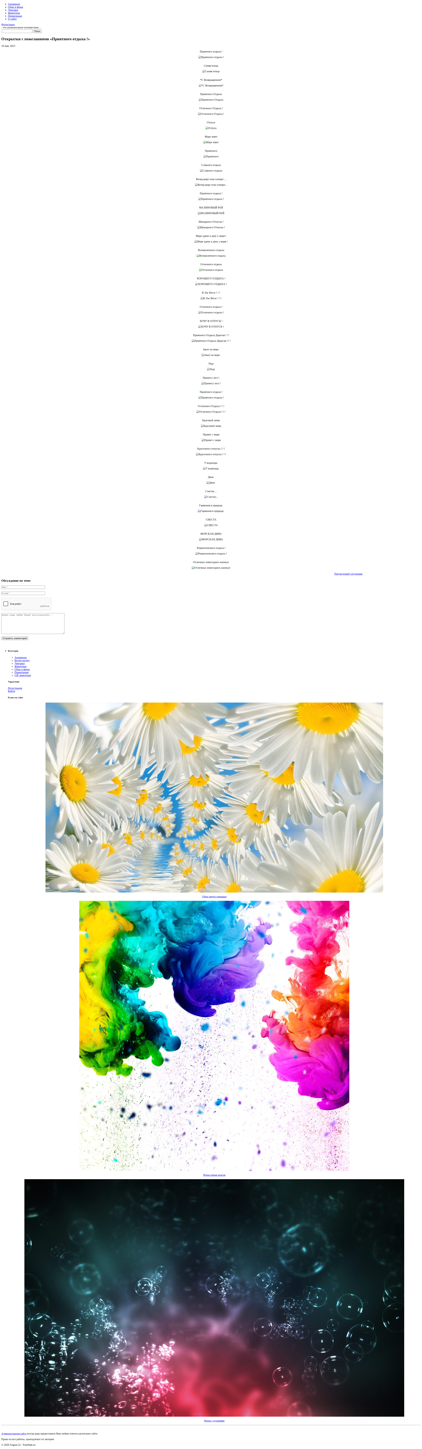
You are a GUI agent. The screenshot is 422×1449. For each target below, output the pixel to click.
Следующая (355, 573)
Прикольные (15, 16)
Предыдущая (341, 573)
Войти (11, 691)
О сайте (12, 18)
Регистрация (15, 688)
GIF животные (23, 675)
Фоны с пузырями (214, 1420)
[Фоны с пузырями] (214, 1415)
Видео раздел (22, 660)
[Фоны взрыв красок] (214, 1170)
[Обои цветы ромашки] (214, 891)
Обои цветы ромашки (214, 896)
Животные (14, 13)
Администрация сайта (13, 1433)
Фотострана (8, 24)
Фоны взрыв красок (214, 1175)
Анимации (14, 4)
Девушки (13, 10)
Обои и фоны (15, 7)
